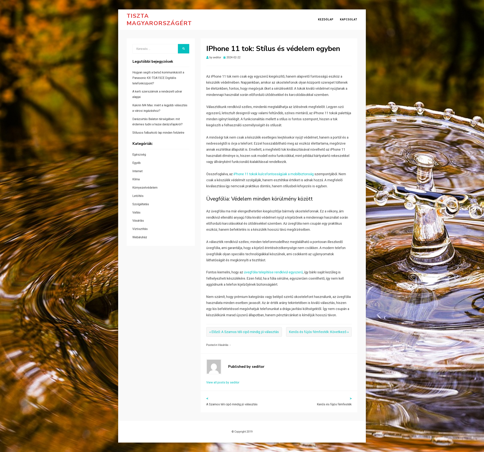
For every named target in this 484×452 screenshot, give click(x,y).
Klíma (136, 179)
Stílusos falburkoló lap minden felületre (158, 132)
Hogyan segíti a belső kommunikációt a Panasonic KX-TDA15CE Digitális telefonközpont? (158, 78)
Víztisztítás (140, 229)
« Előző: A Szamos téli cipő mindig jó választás (244, 332)
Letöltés (137, 196)
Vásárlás (223, 344)
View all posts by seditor (222, 382)
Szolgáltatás (140, 204)
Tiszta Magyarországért (159, 19)
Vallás (136, 212)
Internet (137, 171)
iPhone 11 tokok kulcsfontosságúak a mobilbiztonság (273, 174)
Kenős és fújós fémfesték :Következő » (319, 332)
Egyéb (136, 163)
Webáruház (139, 237)
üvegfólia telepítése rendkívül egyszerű (273, 272)
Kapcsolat (348, 19)
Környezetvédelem (144, 187)
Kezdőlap (326, 19)
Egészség (139, 154)
